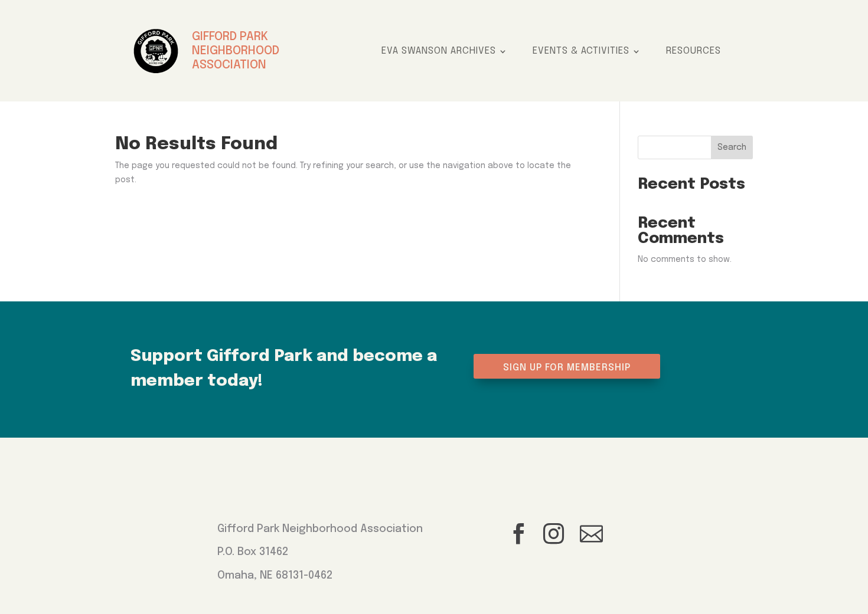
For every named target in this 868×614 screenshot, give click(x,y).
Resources (693, 51)
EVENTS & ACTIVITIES (581, 51)
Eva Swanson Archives (438, 51)
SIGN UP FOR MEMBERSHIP (567, 368)
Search (731, 147)
